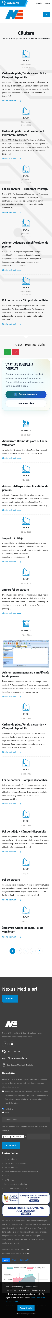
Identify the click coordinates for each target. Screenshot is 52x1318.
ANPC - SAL (9, 1180)
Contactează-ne (26, 403)
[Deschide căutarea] (39, 14)
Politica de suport (11, 1167)
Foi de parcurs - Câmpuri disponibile (25, 300)
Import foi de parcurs (15, 589)
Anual (14, 1260)
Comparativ (24, 1260)
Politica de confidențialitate (15, 1163)
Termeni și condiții (12, 1159)
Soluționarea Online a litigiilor (15, 1184)
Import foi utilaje (12, 538)
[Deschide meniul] (46, 14)
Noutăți (39, 3)
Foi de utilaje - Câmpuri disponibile (24, 831)
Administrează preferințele (26, 1314)
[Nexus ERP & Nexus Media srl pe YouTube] (12, 1044)
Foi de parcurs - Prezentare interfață (25, 188)
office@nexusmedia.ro (17, 1058)
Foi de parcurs (11, 879)
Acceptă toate (26, 1308)
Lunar (6, 1260)
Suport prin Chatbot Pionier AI (15, 1188)
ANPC (7, 1176)
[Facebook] (5, 1044)
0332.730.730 (13, 3)
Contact (47, 3)
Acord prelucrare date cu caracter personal (21, 1171)
